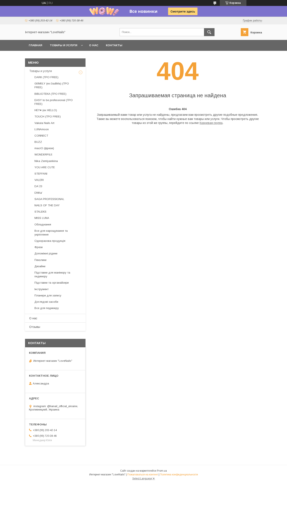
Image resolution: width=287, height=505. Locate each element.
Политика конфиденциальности (179, 474)
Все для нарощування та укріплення (51, 232)
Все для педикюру (46, 308)
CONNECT (41, 135)
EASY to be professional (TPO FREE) (53, 102)
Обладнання (42, 224)
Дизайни (39, 266)
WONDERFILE (43, 154)
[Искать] (209, 32)
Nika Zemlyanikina (46, 161)
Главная (35, 45)
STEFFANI (40, 173)
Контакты (114, 45)
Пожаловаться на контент (142, 474)
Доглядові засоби (46, 301)
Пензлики (40, 260)
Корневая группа (211, 123)
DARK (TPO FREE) (46, 77)
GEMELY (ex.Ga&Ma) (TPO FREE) (51, 85)
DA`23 (38, 186)
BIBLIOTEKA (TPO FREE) (50, 93)
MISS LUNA (41, 218)
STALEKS (40, 211)
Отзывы (34, 327)
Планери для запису (47, 295)
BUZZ (38, 141)
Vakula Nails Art (44, 123)
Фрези (38, 247)
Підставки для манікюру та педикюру (52, 274)
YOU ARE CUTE (44, 167)
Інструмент (41, 289)
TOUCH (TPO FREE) (47, 116)
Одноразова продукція (49, 240)
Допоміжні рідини (45, 253)
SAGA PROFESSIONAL (49, 199)
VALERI (39, 179)
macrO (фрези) (44, 148)
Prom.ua (162, 470)
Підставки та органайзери (51, 282)
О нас (93, 45)
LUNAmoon (41, 129)
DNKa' (38, 192)
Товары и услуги (63, 45)
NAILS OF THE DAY (47, 205)
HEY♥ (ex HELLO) (45, 110)
